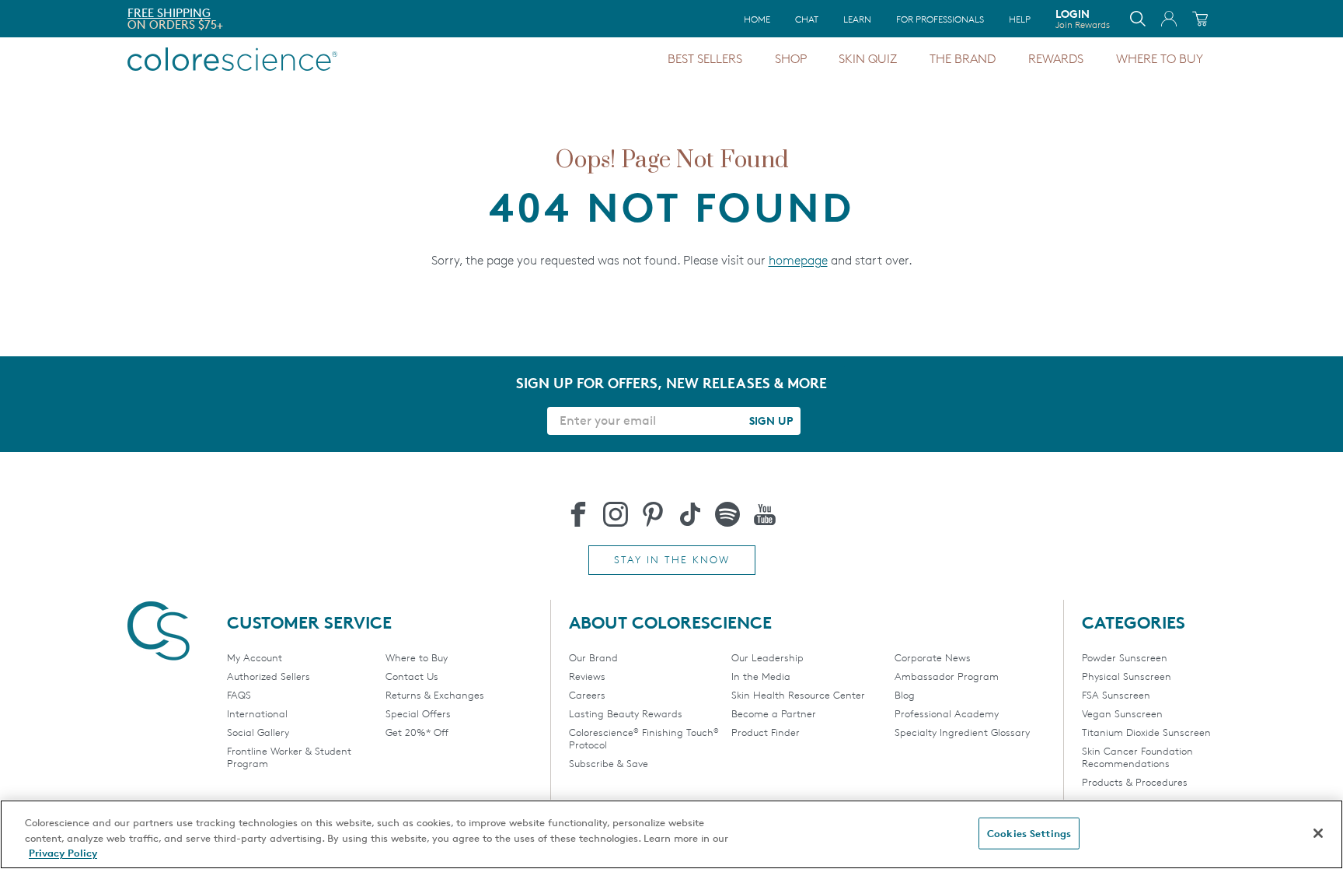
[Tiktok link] (690, 514)
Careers (587, 695)
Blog (905, 695)
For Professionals (940, 19)
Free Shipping (169, 12)
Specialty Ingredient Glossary (962, 732)
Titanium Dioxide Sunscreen (1146, 732)
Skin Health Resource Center (798, 695)
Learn (857, 19)
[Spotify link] (727, 514)
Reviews (587, 676)
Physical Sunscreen (1126, 676)
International (257, 713)
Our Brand (593, 657)
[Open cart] (1200, 18)
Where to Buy (1159, 58)
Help (1020, 19)
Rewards (1055, 58)
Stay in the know (672, 559)
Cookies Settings (1029, 832)
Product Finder (765, 732)
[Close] (1318, 833)
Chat (806, 19)
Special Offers (418, 713)
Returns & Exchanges (434, 695)
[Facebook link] (578, 514)
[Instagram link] (615, 514)
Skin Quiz (868, 58)
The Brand (963, 58)
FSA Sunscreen (1116, 695)
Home (757, 19)
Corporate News (933, 657)
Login (1082, 18)
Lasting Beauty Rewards (625, 713)
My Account (254, 657)
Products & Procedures (1135, 782)
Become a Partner (773, 713)
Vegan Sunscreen (1122, 713)
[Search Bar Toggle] (1137, 18)
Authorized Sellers (268, 676)
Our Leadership (767, 657)
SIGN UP (771, 420)
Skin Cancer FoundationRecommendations (1137, 757)
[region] (671, 834)
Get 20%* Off (416, 732)
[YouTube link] (764, 514)
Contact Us (411, 676)
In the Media (760, 676)
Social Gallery (258, 732)
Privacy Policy (63, 852)
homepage (798, 260)
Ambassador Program (947, 676)
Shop (791, 58)
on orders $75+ (175, 24)
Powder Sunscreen (1124, 657)
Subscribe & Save (608, 763)
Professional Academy (947, 713)
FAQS (239, 695)
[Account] (1168, 18)
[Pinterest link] (652, 514)
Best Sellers (705, 58)
